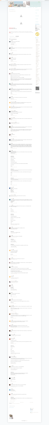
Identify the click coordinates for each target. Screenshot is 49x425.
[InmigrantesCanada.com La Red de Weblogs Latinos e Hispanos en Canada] (32, 408)
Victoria (11, 365)
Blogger (26, 420)
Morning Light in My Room (37, 74)
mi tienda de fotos (24, 7)
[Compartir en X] (17, 36)
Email (35, 26)
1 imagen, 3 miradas (37, 39)
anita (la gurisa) (12, 334)
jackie (11, 7)
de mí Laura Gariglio (37, 52)
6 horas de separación (37, 40)
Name (35, 25)
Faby (11, 150)
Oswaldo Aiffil (12, 117)
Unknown (12, 249)
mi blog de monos (38, 68)
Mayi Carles (37, 66)
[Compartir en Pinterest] (18, 36)
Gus (11, 40)
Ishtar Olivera (37, 59)
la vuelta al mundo (29, 7)
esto (10, 32)
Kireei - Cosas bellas (37, 63)
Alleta (11, 329)
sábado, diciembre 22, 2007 (14, 50)
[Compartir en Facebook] (17, 36)
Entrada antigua (31, 402)
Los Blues (37, 65)
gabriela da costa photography (38, 56)
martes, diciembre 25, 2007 (14, 399)
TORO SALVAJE (12, 377)
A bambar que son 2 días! (38, 42)
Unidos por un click (37, 81)
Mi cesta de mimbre (37, 69)
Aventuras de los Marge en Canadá (38, 44)
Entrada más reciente (11, 402)
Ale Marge (12, 198)
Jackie (11, 72)
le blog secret (37, 64)
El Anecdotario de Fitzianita (38, 53)
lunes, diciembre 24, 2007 (13, 303)
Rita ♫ (11, 52)
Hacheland (37, 57)
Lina (11, 96)
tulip (11, 393)
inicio (9, 7)
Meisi (36, 67)
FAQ (33, 7)
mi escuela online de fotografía (17, 7)
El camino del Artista (13, 101)
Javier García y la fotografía (37, 60)
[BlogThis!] (16, 36)
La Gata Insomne (12, 110)
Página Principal (21, 402)
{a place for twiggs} (37, 84)
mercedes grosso (12, 63)
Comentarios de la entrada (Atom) (16, 403)
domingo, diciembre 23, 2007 (14, 148)
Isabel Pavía (37, 58)
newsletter (36, 7)
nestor (11, 324)
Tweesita (12, 305)
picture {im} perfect (37, 75)
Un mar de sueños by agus (38, 80)
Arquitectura (12, 11)
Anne (11, 57)
